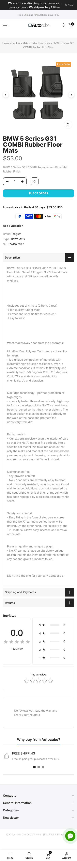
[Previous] (5, 95)
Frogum (16, 233)
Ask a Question (13, 225)
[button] (53, 625)
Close (70, 5)
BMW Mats (18, 239)
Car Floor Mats (19, 43)
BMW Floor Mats (40, 43)
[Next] (71, 95)
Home (5, 43)
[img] (16, 642)
